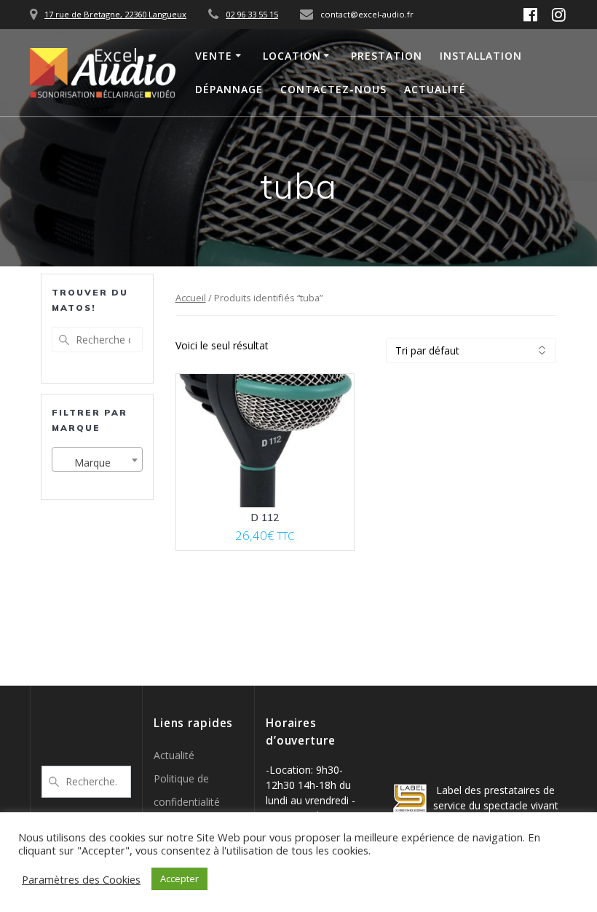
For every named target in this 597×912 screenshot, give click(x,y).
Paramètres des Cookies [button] (81, 879)
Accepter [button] (179, 878)
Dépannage (229, 89)
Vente (213, 56)
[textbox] (97, 463)
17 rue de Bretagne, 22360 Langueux (115, 14)
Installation (481, 56)
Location (292, 56)
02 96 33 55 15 (252, 14)
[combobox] (97, 459)
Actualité (435, 89)
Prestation (386, 56)
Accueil (190, 297)
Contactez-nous (333, 89)
